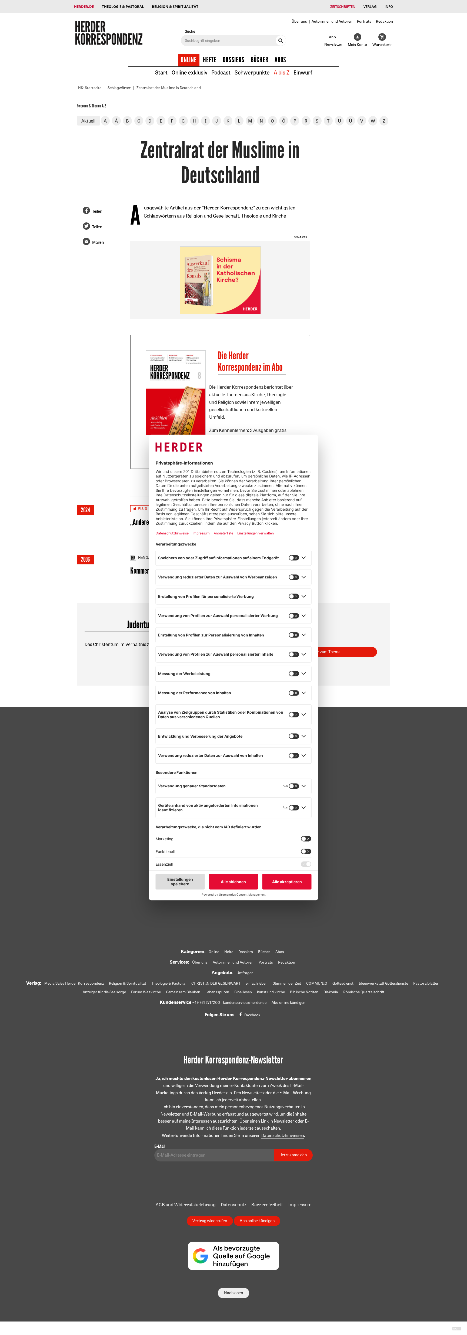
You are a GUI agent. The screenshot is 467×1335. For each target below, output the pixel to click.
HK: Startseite (89, 87)
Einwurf (302, 72)
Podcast (221, 72)
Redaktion (384, 21)
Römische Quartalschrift (363, 992)
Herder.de (84, 6)
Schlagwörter (119, 87)
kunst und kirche (271, 992)
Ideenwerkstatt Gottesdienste (383, 983)
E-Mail (159, 1146)
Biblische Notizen (304, 992)
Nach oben (233, 1293)
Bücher (259, 60)
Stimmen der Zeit (287, 983)
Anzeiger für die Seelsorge (104, 992)
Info (389, 6)
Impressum (300, 1204)
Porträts (364, 21)
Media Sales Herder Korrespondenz (74, 983)
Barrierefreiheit (267, 1204)
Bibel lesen (243, 992)
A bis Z (281, 72)
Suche (190, 31)
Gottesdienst (342, 983)
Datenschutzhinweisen (282, 1135)
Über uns (299, 21)
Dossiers (234, 60)
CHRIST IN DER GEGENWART (216, 983)
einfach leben (257, 983)
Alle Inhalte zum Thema (320, 652)
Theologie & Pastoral (123, 6)
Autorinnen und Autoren (332, 21)
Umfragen (244, 972)
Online (189, 60)
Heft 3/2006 (148, 557)
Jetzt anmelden (293, 1155)
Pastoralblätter (426, 983)
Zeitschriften (342, 6)
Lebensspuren (217, 992)
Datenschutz (233, 1204)
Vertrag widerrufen (209, 1221)
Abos (280, 60)
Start (161, 72)
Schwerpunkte (252, 72)
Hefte (209, 60)
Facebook (252, 1014)
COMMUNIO (316, 983)
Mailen (98, 242)
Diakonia (330, 992)
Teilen (97, 211)
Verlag (369, 6)
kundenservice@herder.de (244, 1002)
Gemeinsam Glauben (183, 992)
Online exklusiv (189, 72)
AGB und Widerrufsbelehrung (186, 1204)
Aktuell (88, 121)
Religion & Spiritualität (175, 6)
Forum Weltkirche (146, 992)
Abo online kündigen (288, 1002)
